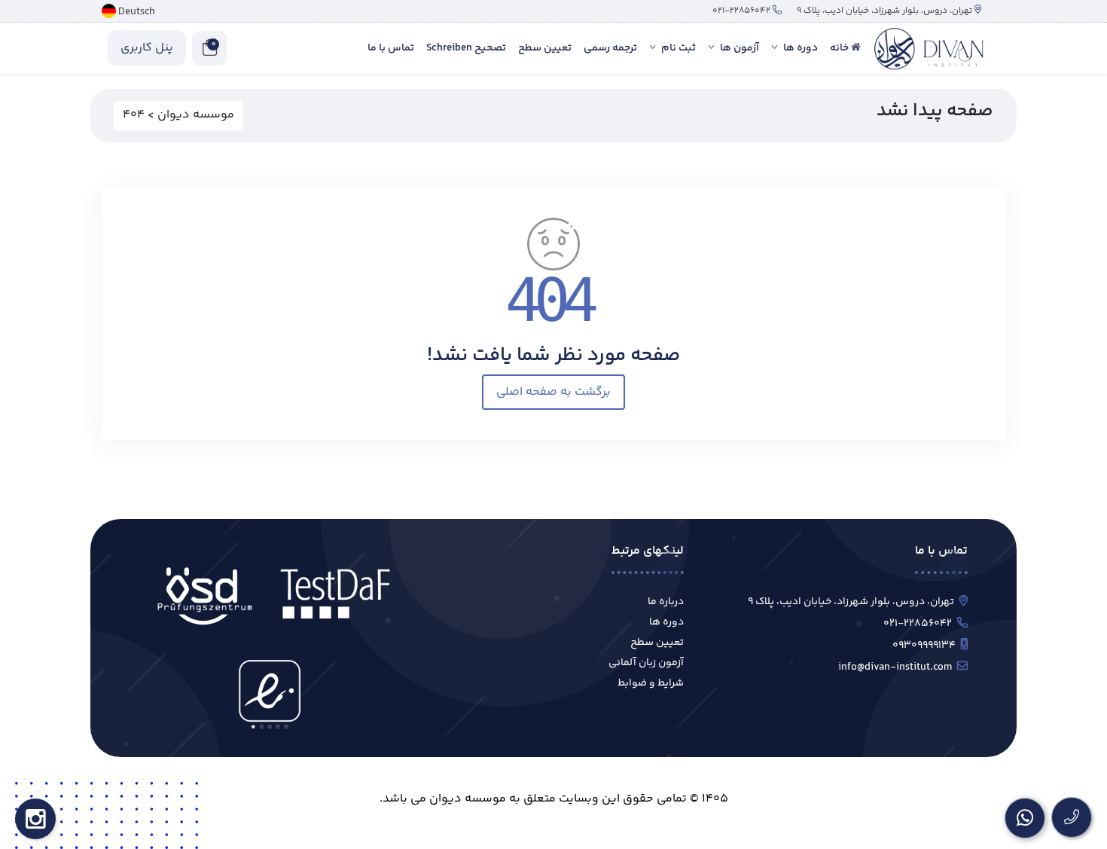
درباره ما (666, 602)
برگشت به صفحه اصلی (553, 392)
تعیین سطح (657, 642)
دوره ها (666, 622)
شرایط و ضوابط (651, 683)
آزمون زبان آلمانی (646, 663)
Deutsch (136, 12)
